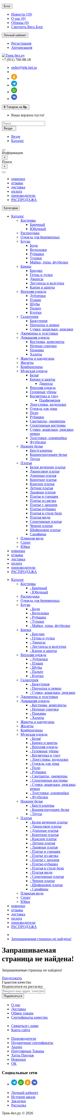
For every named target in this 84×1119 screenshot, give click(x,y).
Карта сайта (20, 1030)
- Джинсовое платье (46, 826)
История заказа (23, 1097)
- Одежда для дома (44, 764)
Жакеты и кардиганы (37, 358)
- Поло (35, 768)
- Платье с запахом (44, 860)
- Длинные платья (44, 831)
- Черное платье (42, 881)
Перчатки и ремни (44, 325)
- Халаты (37, 718)
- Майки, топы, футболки (50, 626)
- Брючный (38, 588)
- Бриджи (37, 634)
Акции (16, 1047)
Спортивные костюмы (48, 425)
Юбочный (38, 229)
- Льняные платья (44, 847)
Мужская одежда (34, 371)
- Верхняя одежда (44, 747)
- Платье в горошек (45, 851)
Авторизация (21, 47)
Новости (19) (21, 14)
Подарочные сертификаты (32, 1043)
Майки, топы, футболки (49, 262)
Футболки (38, 442)
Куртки (36, 312)
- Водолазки (39, 613)
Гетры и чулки (41, 275)
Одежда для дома (43, 409)
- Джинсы (38, 642)
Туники (36, 258)
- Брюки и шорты (43, 743)
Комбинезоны (32, 367)
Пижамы (37, 350)
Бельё (34, 375)
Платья (26, 463)
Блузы (25, 241)
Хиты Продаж (22, 1055)
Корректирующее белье (48, 455)
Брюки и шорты (42, 379)
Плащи (35, 300)
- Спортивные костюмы (49, 780)
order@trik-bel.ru (24, 67)
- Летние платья (42, 843)
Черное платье (41, 526)
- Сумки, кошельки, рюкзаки (52, 692)
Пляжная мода (32, 538)
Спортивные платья (46, 521)
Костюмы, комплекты (47, 342)
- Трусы (36, 814)
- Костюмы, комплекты (48, 705)
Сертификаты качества (29, 1017)
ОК (14, 1064)
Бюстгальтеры (41, 450)
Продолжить (12, 978)
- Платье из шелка (44, 856)
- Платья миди (41, 872)
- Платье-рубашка (44, 864)
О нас (15, 1005)
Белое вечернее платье (48, 467)
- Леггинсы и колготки (48, 646)
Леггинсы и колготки (47, 283)
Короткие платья (43, 480)
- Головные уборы (44, 751)
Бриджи (36, 271)
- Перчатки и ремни (45, 688)
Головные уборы (43, 392)
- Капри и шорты (43, 651)
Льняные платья (43, 492)
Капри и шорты (42, 287)
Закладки (18, 1101)
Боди (34, 245)
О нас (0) (18, 18)
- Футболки (39, 797)
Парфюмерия (49, 400)
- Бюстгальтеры (42, 805)
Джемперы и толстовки (39, 333)
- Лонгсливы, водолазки (49, 759)
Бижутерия (38, 321)
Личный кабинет (24, 1093)
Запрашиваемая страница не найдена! (41, 939)
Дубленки (38, 296)
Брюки (26, 266)
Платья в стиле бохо (46, 513)
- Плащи (36, 663)
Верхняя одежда (33, 291)
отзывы (17, 183)
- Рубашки (38, 617)
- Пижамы (38, 713)
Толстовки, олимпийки (48, 438)
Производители (23, 1038)
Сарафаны (38, 534)
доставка (18, 187)
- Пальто (36, 672)
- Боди (35, 609)
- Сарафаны (39, 889)
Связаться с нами (24, 1026)
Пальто (35, 308)
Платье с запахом (43, 505)
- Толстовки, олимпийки (49, 793)
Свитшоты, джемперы (47, 421)
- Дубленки (39, 659)
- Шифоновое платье (46, 885)
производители (23, 195)
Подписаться (13, 996)
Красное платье (42, 484)
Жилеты (27, 363)
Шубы (35, 304)
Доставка (18, 1009)
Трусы (35, 459)
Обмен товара (22, 1013)
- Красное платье (43, 839)
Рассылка (18, 1105)
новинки (18, 179)
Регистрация (21, 43)
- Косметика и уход (45, 755)
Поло (34, 413)
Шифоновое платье (45, 530)
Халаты (36, 354)
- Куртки (37, 676)
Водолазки (38, 250)
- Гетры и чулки (42, 638)
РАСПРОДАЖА (24, 200)
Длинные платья (43, 475)
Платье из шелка (43, 501)
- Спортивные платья (47, 877)
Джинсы (36, 279)
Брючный (37, 225)
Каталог (17, 141)
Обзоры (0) (20, 23)
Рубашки (37, 254)
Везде (15, 136)
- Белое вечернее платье (49, 822)
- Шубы (36, 667)
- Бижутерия (39, 684)
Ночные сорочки (43, 346)
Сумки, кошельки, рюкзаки (51, 329)
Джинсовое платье (45, 471)
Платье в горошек (44, 496)
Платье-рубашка (43, 509)
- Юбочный (39, 592)
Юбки (25, 547)
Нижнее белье (32, 446)
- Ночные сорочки (44, 709)
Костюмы (28, 220)
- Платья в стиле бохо (47, 868)
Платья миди (40, 517)
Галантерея (29, 317)
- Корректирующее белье (49, 810)
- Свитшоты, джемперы (48, 776)
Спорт (26, 542)
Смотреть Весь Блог (27, 27)
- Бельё (35, 739)
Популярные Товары (27, 1051)
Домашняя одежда (35, 337)
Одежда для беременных (40, 237)
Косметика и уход (44, 396)
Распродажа (30, 233)
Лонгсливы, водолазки (48, 404)
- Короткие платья (44, 835)
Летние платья (41, 488)
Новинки (18, 1059)
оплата (16, 191)
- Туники (37, 621)
